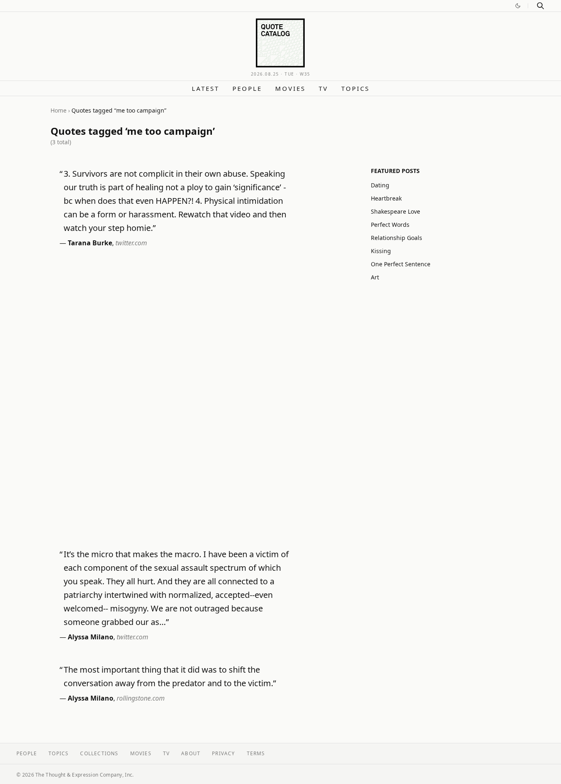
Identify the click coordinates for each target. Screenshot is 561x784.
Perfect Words (390, 224)
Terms (256, 753)
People (247, 88)
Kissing (381, 251)
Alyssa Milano (90, 636)
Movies (290, 88)
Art (375, 277)
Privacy (223, 753)
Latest (205, 88)
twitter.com (131, 242)
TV (323, 88)
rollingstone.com (141, 698)
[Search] (540, 6)
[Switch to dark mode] (518, 6)
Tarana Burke (90, 242)
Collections (99, 753)
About (190, 753)
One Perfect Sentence (400, 264)
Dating (380, 185)
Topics (355, 88)
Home (59, 110)
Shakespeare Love (395, 211)
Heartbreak (386, 198)
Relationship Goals (396, 238)
